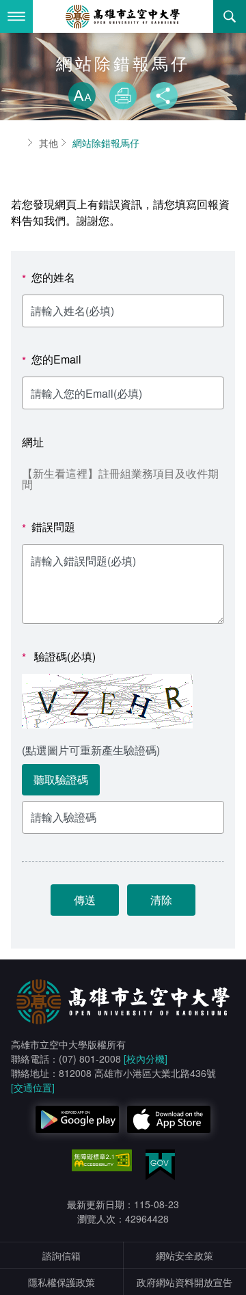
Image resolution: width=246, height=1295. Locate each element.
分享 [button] (164, 95)
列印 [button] (123, 95)
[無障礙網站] (101, 1160)
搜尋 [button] (229, 16)
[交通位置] (33, 1087)
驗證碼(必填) (59, 657)
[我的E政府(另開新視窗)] (160, 1164)
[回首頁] (123, 16)
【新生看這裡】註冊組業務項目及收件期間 (120, 478)
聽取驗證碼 (60, 779)
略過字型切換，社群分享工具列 (123, 68)
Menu (16, 16)
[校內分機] (145, 1058)
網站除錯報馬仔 (105, 143)
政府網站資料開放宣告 (184, 1282)
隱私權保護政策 (61, 1282)
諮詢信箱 (61, 1255)
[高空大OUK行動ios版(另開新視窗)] (168, 1119)
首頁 (16, 143)
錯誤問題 (48, 527)
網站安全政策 (184, 1255)
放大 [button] (82, 95)
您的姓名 (48, 277)
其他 (48, 143)
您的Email (51, 359)
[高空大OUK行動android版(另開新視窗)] (77, 1119)
